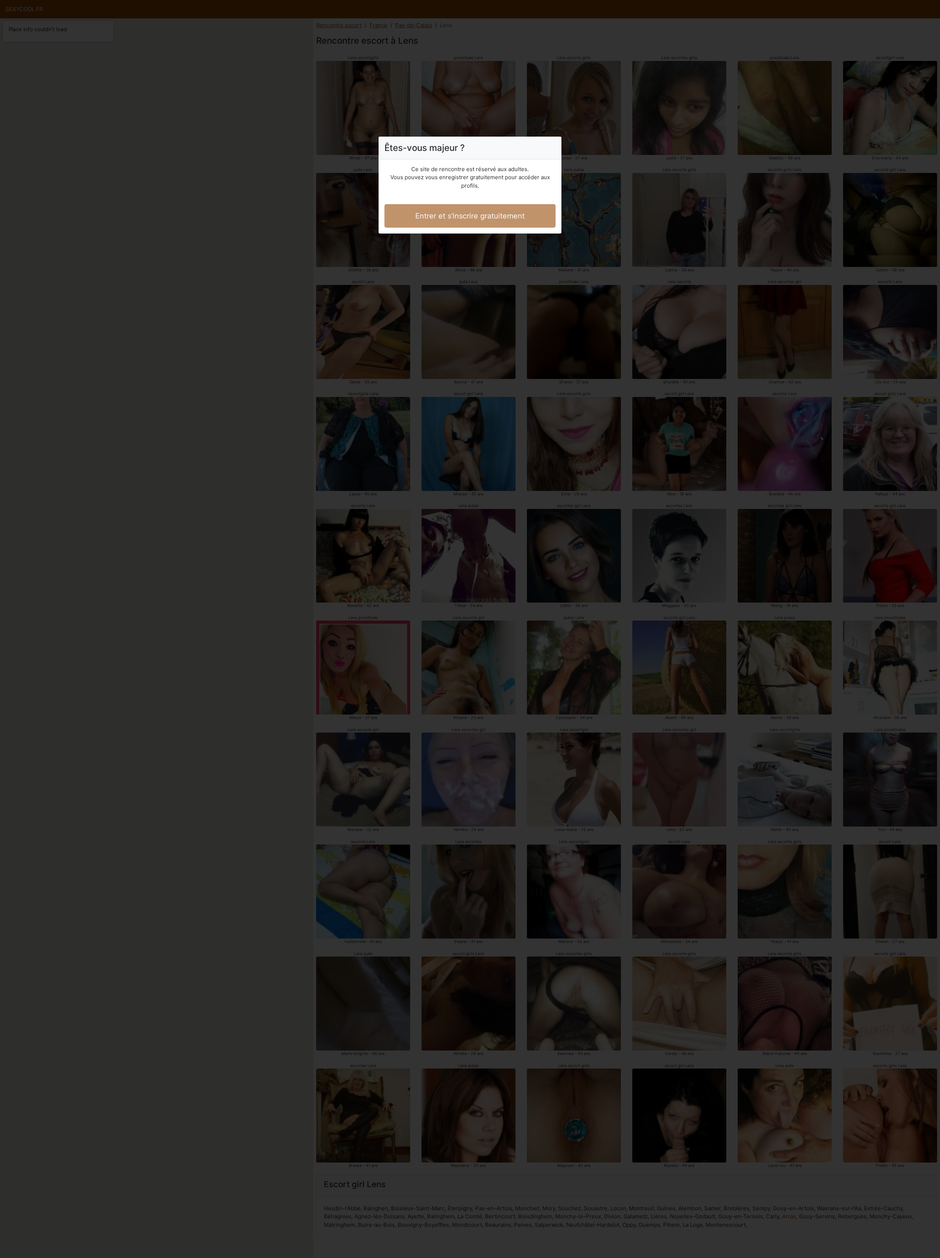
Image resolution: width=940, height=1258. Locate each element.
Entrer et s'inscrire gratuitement (470, 216)
